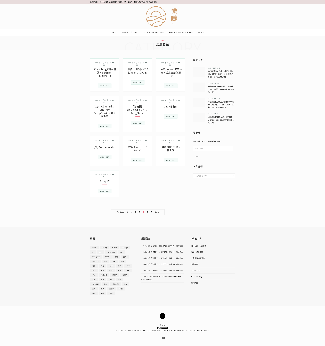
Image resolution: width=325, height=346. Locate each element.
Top (163, 338)
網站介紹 (115, 284)
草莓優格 (194, 264)
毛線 (93, 275)
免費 (124, 257)
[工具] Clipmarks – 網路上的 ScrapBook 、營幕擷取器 (105, 111)
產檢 (110, 279)
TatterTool (111, 252)
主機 (116, 257)
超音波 (111, 289)
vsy (121, 252)
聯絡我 (201, 32)
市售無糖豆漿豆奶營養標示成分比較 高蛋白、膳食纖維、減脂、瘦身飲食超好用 (221, 104)
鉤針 (93, 293)
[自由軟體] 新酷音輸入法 (171, 148)
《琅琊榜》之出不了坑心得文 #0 (163, 264)
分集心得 (95, 261)
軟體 (121, 289)
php (100, 252)
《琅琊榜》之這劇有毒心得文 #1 (163, 258)
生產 (93, 279)
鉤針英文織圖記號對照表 (181, 32)
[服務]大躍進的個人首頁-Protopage (138, 70)
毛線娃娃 (104, 275)
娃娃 (122, 261)
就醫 (102, 266)
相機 (119, 279)
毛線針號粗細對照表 (154, 32)
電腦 (110, 293)
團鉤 (105, 261)
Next (157, 212)
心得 (110, 266)
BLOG (94, 248)
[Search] (210, 32)
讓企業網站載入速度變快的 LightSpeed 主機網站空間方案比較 (221, 119)
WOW (107, 257)
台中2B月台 (195, 270)
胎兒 (93, 289)
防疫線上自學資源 (130, 32)
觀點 (102, 289)
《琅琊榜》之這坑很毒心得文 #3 (163, 252)
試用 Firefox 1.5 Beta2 (137, 148)
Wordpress (96, 257)
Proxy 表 (105, 181)
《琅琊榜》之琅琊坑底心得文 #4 (163, 246)
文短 (119, 270)
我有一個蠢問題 (197, 252)
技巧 (93, 270)
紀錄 (105, 284)
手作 (127, 266)
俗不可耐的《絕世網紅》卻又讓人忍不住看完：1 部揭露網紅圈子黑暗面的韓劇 (128, 2)
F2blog (104, 248)
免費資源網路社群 (198, 258)
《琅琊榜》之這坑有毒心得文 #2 (163, 270)
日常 (127, 270)
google (125, 248)
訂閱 (197, 157)
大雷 (114, 261)
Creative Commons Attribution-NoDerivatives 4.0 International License (176, 331)
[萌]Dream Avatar (105, 147)
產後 (102, 279)
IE (93, 252)
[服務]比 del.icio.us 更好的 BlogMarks (137, 110)
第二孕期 (95, 284)
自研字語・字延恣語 (198, 246)
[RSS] (162, 316)
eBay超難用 (171, 106)
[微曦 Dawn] (162, 16)
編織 (125, 284)
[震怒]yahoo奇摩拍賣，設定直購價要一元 (170, 72)
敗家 (102, 270)
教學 (110, 270)
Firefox (114, 248)
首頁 (114, 32)
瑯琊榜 (125, 275)
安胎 (93, 266)
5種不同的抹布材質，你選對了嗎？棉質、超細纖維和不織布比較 (221, 89)
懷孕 (119, 266)
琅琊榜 (114, 275)
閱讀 (102, 293)
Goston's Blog (196, 276)
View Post (104, 86)
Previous (120, 212)
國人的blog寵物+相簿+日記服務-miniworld (105, 72)
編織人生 (194, 282)
